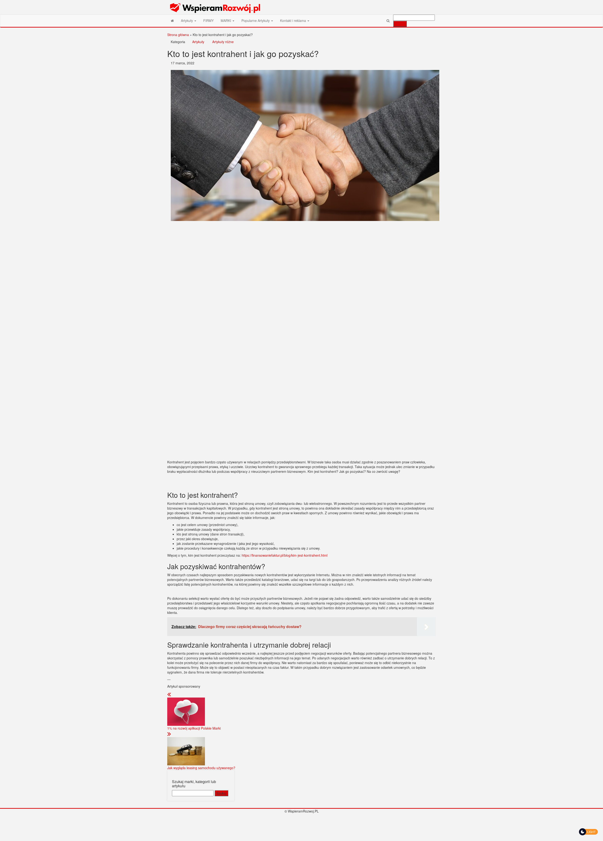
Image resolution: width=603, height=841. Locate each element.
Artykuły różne (223, 41)
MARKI (226, 20)
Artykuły (187, 20)
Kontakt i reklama (293, 20)
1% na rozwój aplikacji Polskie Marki (194, 728)
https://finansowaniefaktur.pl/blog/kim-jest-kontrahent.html (284, 555)
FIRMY (208, 20)
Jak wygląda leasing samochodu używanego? (201, 767)
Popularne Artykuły (256, 20)
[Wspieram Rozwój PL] (172, 20)
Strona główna (178, 34)
